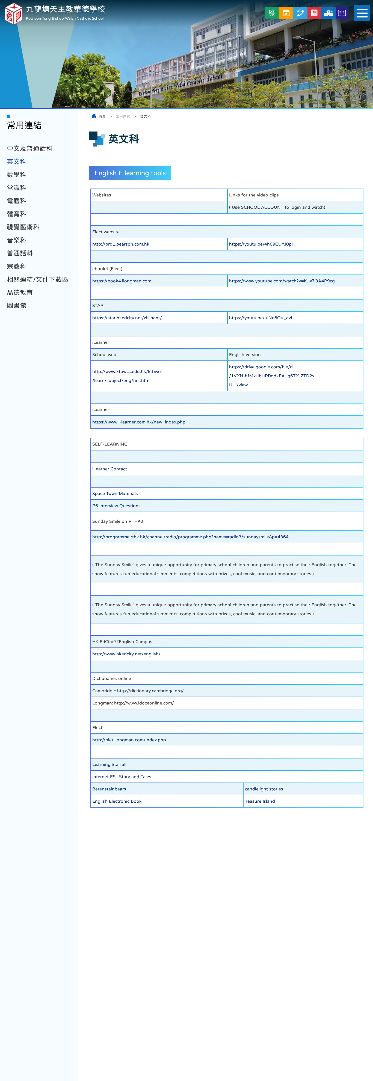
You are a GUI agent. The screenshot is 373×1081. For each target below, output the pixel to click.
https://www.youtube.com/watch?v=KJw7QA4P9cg (282, 281)
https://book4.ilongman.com (121, 281)
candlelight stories (264, 789)
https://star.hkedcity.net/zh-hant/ (127, 317)
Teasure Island (260, 801)
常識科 (16, 187)
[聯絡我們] (300, 13)
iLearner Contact (109, 469)
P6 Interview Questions (116, 505)
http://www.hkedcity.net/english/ (126, 654)
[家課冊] (314, 13)
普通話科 (20, 253)
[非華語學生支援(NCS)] (272, 13)
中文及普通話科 (30, 148)
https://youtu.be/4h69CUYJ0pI (261, 244)
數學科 (16, 174)
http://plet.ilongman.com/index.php (129, 739)
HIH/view (238, 385)
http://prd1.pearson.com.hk (120, 244)
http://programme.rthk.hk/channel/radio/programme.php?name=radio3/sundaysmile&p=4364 (190, 536)
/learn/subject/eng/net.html (121, 380)
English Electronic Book (117, 801)
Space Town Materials (115, 493)
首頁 (102, 116)
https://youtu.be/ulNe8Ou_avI (260, 317)
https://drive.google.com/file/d (261, 367)
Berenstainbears (109, 789)
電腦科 (16, 201)
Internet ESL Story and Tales (121, 776)
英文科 (16, 161)
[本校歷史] (342, 13)
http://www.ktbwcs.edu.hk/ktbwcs (127, 371)
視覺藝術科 (23, 227)
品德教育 (20, 292)
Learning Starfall (109, 764)
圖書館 (16, 305)
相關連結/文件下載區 (38, 279)
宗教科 (16, 266)
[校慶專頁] (328, 13)
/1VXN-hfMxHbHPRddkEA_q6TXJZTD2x (271, 376)
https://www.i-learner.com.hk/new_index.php (138, 422)
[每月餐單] (286, 13)
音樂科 (16, 240)
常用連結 (123, 116)
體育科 (16, 214)
